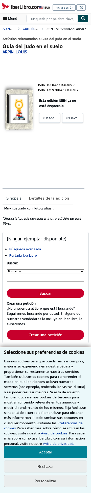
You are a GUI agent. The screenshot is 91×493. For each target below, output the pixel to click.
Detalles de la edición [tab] (49, 198)
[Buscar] (83, 18)
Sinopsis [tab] (13, 198)
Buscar (45, 293)
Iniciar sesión (64, 7)
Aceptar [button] (45, 452)
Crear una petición (45, 334)
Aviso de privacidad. (58, 443)
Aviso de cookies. (54, 433)
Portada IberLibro (23, 255)
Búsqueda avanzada (25, 249)
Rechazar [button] (45, 466)
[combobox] (52, 18)
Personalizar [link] (45, 481)
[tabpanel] (43, 216)
